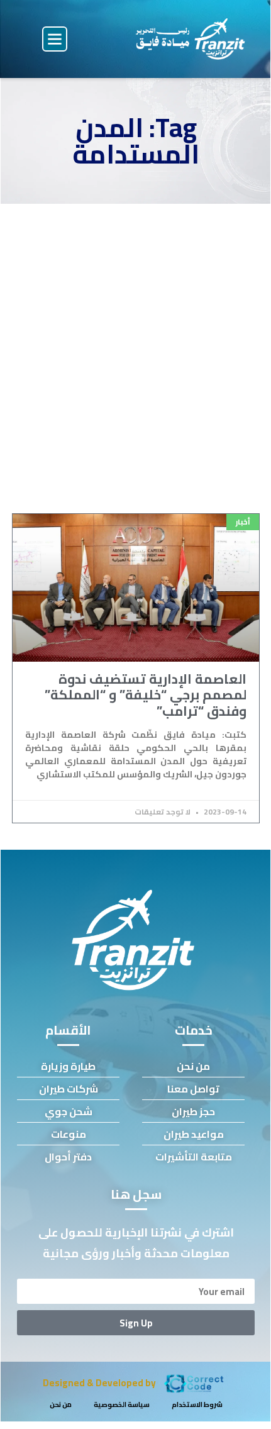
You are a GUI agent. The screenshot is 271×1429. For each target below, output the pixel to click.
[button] (54, 39)
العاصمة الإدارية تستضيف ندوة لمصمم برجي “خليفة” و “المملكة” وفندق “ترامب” (145, 695)
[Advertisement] (136, 345)
